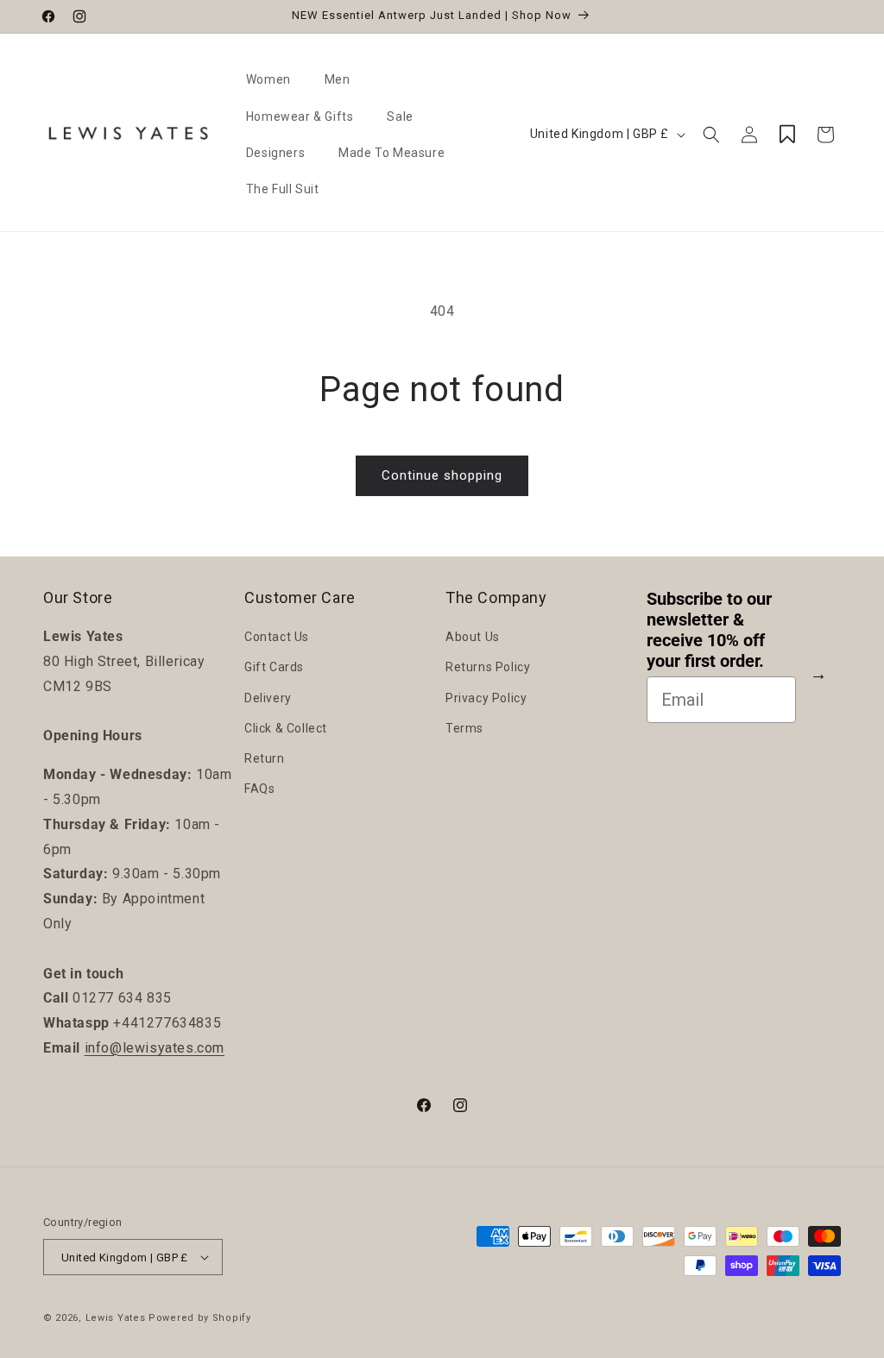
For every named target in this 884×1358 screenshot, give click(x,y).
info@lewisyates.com (154, 1048)
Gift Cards (274, 667)
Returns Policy (487, 667)
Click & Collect (285, 728)
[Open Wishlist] (787, 135)
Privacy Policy (486, 698)
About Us (472, 637)
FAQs (259, 788)
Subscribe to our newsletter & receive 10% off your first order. (709, 629)
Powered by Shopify (199, 1317)
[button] (275, 79)
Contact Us (276, 637)
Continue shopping (442, 475)
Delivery (268, 698)
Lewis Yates (115, 1317)
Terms (464, 728)
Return (264, 758)
